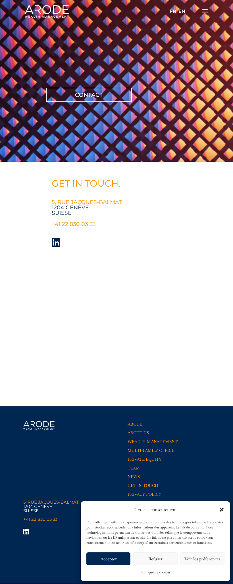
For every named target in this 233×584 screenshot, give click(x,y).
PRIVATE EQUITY (144, 459)
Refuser (155, 558)
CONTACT (89, 94)
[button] (221, 509)
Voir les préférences (202, 558)
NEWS (134, 476)
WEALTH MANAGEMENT (153, 441)
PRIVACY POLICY (144, 494)
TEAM (134, 468)
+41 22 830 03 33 (74, 224)
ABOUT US (138, 432)
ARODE (135, 424)
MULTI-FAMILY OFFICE (151, 450)
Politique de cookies (155, 572)
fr (173, 11)
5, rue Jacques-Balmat (51, 502)
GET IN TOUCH (143, 485)
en (181, 11)
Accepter (108, 558)
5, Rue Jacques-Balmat (87, 202)
